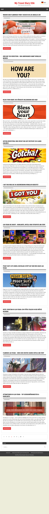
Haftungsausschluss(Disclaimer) (37, 452)
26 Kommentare (7, 314)
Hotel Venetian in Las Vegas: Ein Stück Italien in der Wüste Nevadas (22, 310)
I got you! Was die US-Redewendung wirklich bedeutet (20, 185)
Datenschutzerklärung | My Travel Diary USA (20, 452)
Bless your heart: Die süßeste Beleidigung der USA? (20, 100)
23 (20, 436)
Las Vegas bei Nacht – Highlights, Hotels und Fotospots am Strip (24, 225)
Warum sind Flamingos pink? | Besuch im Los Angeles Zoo (22, 15)
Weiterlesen (7, 48)
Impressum (8, 452)
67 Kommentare (7, 271)
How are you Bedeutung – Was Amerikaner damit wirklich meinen (22, 57)
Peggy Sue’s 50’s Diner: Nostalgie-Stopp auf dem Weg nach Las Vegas (23, 267)
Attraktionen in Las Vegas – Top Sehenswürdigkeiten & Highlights (21, 395)
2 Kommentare (7, 399)
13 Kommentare (7, 355)
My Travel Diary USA (24, 3)
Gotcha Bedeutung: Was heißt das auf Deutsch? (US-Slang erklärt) (22, 142)
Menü (2, 9)
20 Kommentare (7, 17)
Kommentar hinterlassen (8, 61)
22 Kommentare (7, 227)
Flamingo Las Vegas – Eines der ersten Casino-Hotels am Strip (23, 353)
